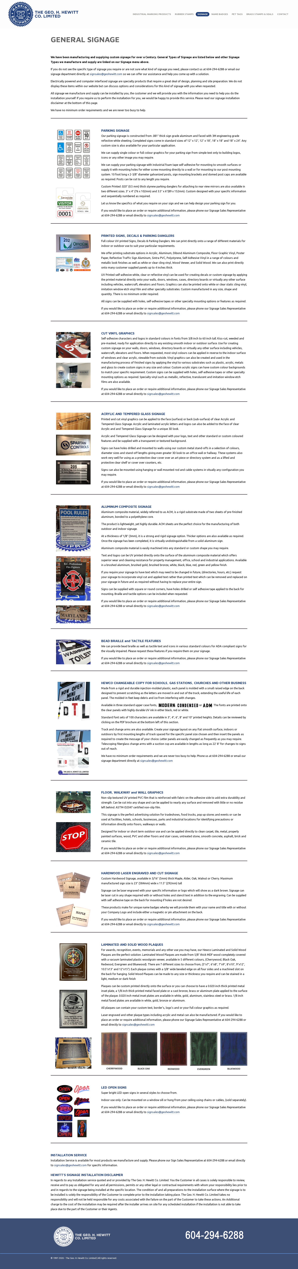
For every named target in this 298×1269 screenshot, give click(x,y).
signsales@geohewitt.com (106, 74)
